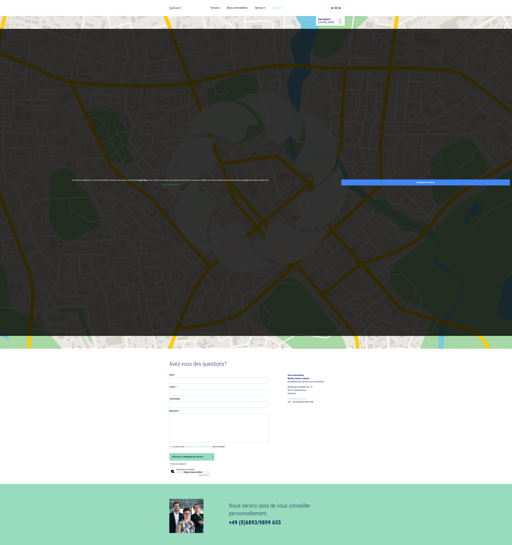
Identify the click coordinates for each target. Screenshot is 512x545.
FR (336, 8)
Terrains (215, 7)
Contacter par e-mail (297, 398)
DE (332, 8)
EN (339, 8)
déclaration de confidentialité (198, 446)
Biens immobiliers (237, 7)
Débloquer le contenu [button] (426, 182)
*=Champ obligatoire (177, 464)
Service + (260, 7)
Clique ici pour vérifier (193, 472)
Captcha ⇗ (204, 475)
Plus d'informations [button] (171, 184)
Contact (277, 7)
